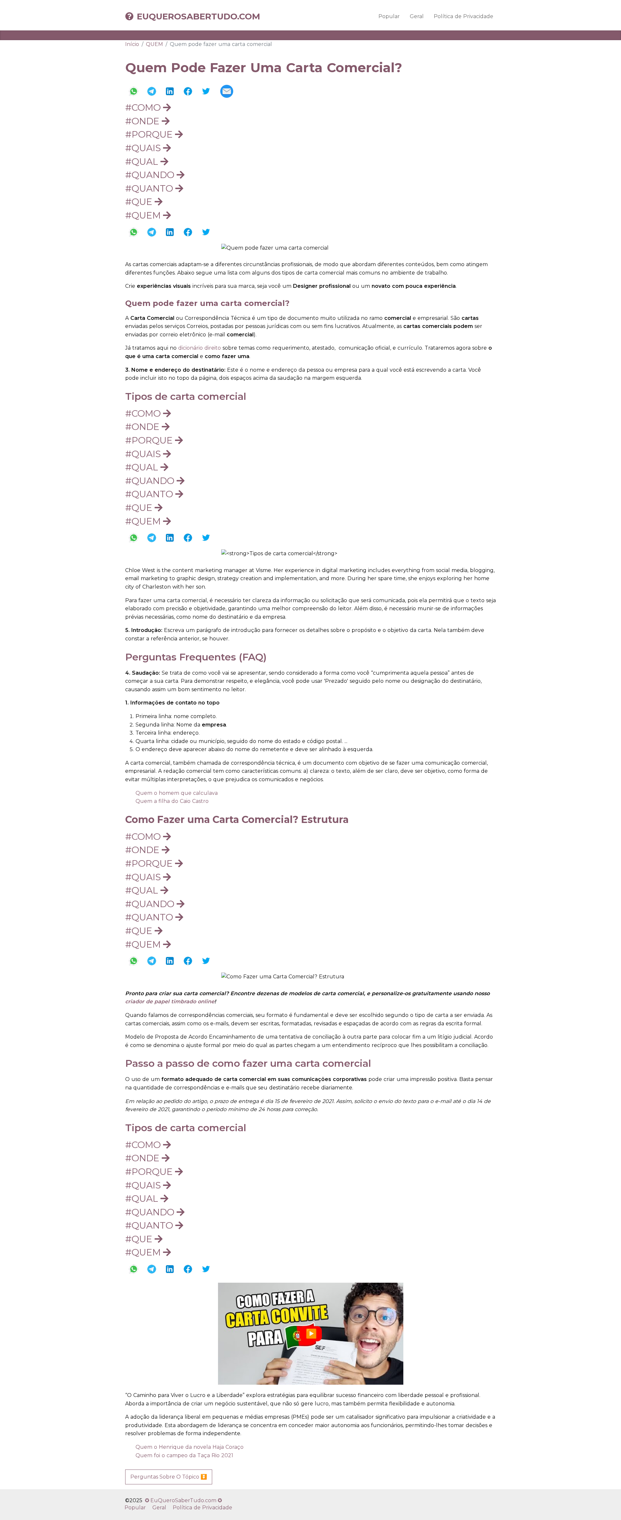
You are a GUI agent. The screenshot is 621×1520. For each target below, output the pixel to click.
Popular (389, 16)
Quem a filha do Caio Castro (172, 801)
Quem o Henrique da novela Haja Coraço (190, 1447)
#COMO (144, 107)
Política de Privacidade (463, 16)
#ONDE (143, 121)
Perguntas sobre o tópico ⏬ (168, 1477)
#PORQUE (150, 134)
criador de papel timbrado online (169, 1001)
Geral (417, 16)
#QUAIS (144, 147)
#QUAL (142, 161)
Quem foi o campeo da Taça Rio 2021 (184, 1455)
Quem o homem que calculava (177, 793)
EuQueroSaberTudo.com (198, 16)
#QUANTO (150, 188)
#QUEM (144, 215)
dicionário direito (199, 348)
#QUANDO (151, 174)
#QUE (140, 201)
